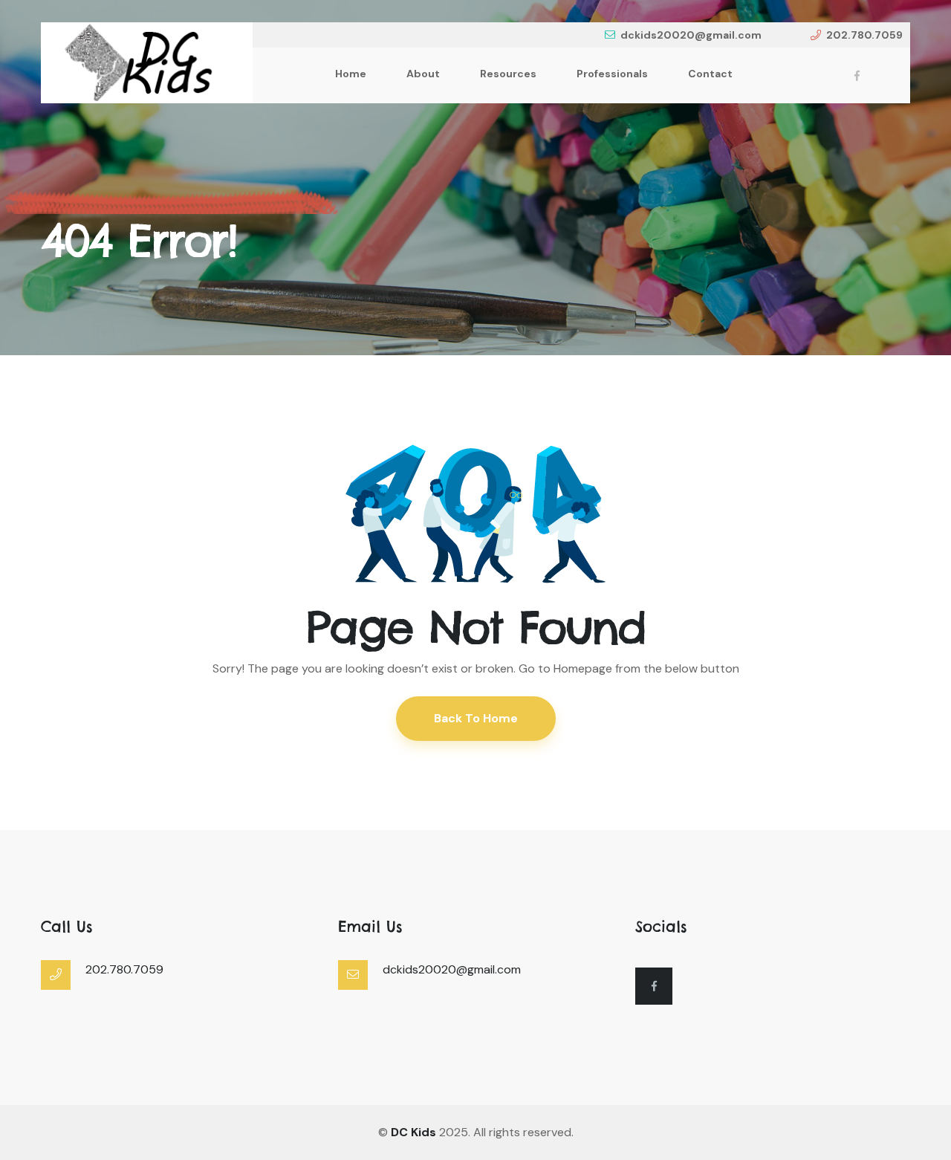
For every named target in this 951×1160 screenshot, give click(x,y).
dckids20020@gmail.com (691, 35)
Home (350, 73)
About (423, 73)
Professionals (612, 73)
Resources (508, 73)
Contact (710, 73)
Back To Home (476, 718)
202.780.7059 (864, 35)
